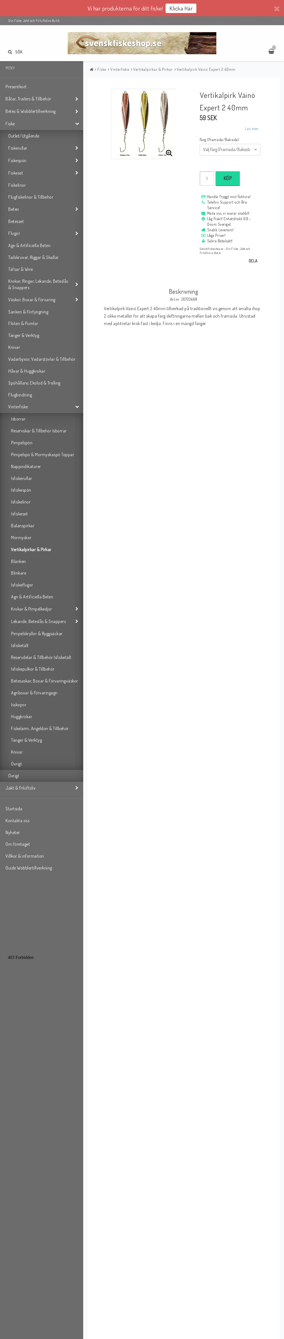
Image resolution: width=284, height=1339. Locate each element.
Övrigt (16, 764)
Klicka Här (180, 8)
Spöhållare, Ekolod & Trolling (34, 383)
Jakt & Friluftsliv (21, 788)
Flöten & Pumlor (23, 323)
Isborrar (18, 419)
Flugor (14, 233)
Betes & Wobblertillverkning (31, 111)
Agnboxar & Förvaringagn (34, 693)
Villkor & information (25, 856)
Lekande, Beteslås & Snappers (38, 621)
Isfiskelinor (21, 502)
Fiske (10, 123)
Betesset (16, 221)
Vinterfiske (18, 406)
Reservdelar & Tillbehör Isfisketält (41, 657)
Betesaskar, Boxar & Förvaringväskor (44, 681)
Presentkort (16, 86)
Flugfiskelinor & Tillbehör (30, 197)
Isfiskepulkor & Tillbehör (33, 669)
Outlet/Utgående (23, 136)
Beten (13, 209)
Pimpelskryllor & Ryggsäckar (37, 633)
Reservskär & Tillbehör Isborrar (39, 431)
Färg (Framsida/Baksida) (219, 139)
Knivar (14, 347)
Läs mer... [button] (252, 128)
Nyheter (13, 832)
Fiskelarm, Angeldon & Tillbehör (40, 728)
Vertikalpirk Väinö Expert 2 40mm (206, 69)
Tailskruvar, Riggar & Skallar (33, 257)
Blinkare (18, 573)
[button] (169, 153)
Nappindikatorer (26, 466)
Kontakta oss (17, 820)
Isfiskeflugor (22, 585)
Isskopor (18, 704)
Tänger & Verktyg (23, 335)
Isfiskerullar (21, 478)
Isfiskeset (19, 514)
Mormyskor (21, 537)
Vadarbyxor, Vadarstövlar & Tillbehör (41, 359)
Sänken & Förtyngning (28, 312)
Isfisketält (20, 645)
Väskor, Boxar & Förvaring (31, 299)
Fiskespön (17, 160)
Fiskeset (15, 173)
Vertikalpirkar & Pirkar (31, 549)
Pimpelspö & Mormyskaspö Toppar (42, 454)
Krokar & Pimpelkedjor (31, 609)
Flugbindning (20, 395)
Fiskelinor (17, 185)
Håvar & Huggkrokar (26, 371)
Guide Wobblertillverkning (29, 868)
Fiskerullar (17, 148)
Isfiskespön (21, 490)
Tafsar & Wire (20, 269)
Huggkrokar (21, 716)
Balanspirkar (22, 525)
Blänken (18, 561)
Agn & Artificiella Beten (29, 245)
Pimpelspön (21, 442)
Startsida (14, 808)
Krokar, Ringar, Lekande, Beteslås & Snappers (38, 284)
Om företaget (18, 844)
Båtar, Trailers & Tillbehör (28, 99)
